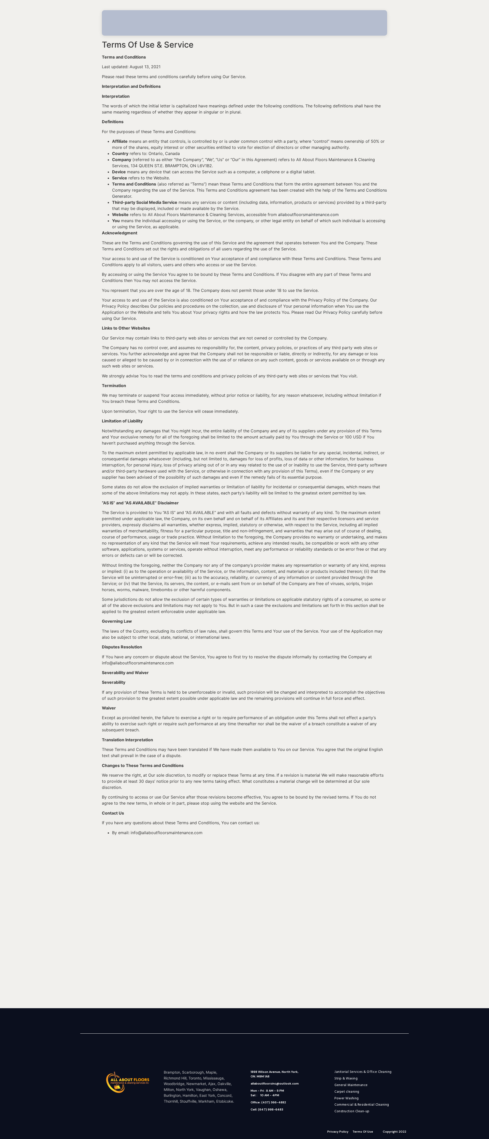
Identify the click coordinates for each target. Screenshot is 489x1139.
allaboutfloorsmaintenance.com (308, 214)
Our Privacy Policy (332, 312)
